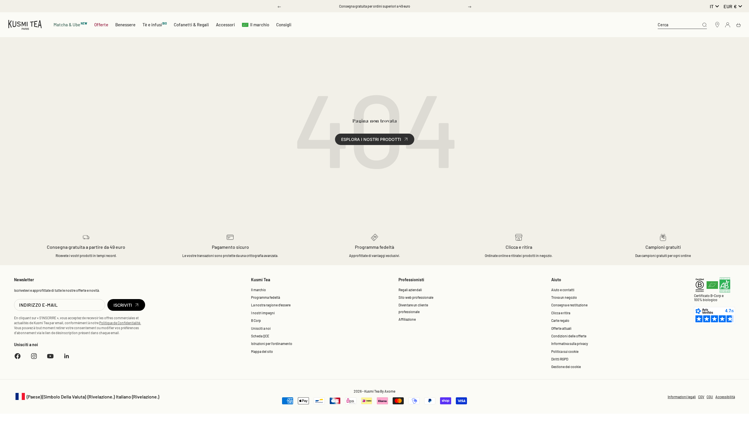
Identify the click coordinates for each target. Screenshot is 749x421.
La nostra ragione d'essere (271, 305)
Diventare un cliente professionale (413, 308)
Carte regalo (560, 320)
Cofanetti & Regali (191, 24)
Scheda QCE (260, 336)
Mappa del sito (262, 351)
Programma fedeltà (265, 297)
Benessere (125, 24)
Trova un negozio (564, 297)
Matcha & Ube (70, 24)
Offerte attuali (561, 328)
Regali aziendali (410, 290)
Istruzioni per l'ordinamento (271, 343)
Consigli (283, 24)
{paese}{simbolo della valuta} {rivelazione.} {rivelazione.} (86, 397)
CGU (710, 397)
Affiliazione (407, 319)
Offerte (101, 24)
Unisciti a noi (261, 328)
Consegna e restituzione (569, 305)
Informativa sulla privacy (569, 343)
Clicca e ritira (560, 313)
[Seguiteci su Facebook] (17, 356)
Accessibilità (725, 397)
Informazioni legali (682, 397)
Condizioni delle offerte (568, 336)
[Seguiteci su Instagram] (33, 356)
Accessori (225, 24)
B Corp (256, 320)
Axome (389, 391)
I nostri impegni (263, 313)
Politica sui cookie (564, 351)
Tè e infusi (154, 24)
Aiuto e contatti (562, 290)
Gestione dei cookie (566, 367)
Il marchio (259, 24)
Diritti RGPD (559, 359)
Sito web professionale (415, 297)
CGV (701, 397)
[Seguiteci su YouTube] (50, 356)
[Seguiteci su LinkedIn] (66, 356)
